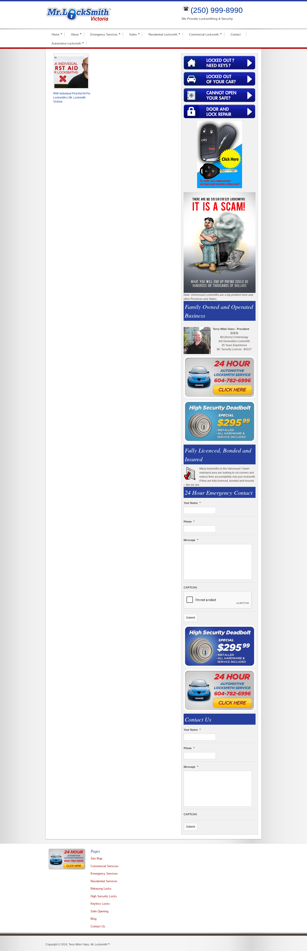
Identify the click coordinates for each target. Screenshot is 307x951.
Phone (189, 521)
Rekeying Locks (101, 888)
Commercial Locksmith (202, 34)
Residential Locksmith (161, 34)
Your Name (192, 503)
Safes (131, 34)
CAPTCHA (190, 587)
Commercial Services (104, 866)
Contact (236, 34)
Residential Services (104, 881)
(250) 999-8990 (217, 10)
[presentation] (218, 600)
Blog (93, 918)
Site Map (96, 858)
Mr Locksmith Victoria (110, 14)
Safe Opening (99, 911)
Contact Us (98, 926)
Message (191, 540)
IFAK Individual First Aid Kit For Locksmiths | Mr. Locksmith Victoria (71, 97)
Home (53, 34)
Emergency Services (102, 34)
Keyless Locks (100, 903)
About (73, 34)
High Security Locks (104, 896)
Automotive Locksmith (64, 43)
